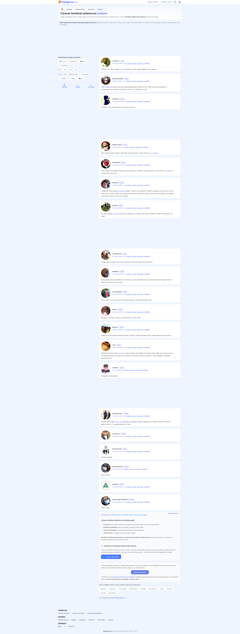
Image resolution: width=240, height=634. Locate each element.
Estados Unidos (131, 63)
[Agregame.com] (62, 9)
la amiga (168, 171)
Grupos (77, 87)
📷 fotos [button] (82, 61)
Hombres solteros (166, 2)
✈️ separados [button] (85, 74)
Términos (91, 620)
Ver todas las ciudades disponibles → (112, 598)
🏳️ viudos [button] (72, 78)
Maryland (140, 63)
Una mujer (121, 191)
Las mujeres (154, 153)
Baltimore (103, 589)
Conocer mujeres (63, 613)
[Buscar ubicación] (175, 2)
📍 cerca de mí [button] (64, 65)
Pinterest (71, 626)
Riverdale (143, 589)
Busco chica (119, 422)
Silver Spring (122, 589)
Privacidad (101, 620)
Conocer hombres (78, 613)
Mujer (118, 262)
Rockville (102, 593)
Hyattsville (113, 589)
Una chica (123, 69)
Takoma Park (152, 589)
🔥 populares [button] (73, 61)
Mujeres (108, 87)
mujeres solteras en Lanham (124, 577)
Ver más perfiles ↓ (173, 513)
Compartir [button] (91, 87)
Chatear (64, 87)
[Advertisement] (114, 41)
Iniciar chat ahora (111, 557)
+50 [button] (70, 70)
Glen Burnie (112, 593)
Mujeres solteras (152, 2)
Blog (59, 626)
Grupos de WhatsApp (94, 613)
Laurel (161, 589)
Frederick (169, 589)
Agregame (70, 2)
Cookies (110, 620)
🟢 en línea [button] (63, 61)
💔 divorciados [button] (73, 74)
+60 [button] (76, 70)
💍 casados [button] (63, 78)
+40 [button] (64, 70)
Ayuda (74, 620)
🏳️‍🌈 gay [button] (81, 78)
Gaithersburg (133, 589)
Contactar (82, 620)
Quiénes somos (63, 620)
